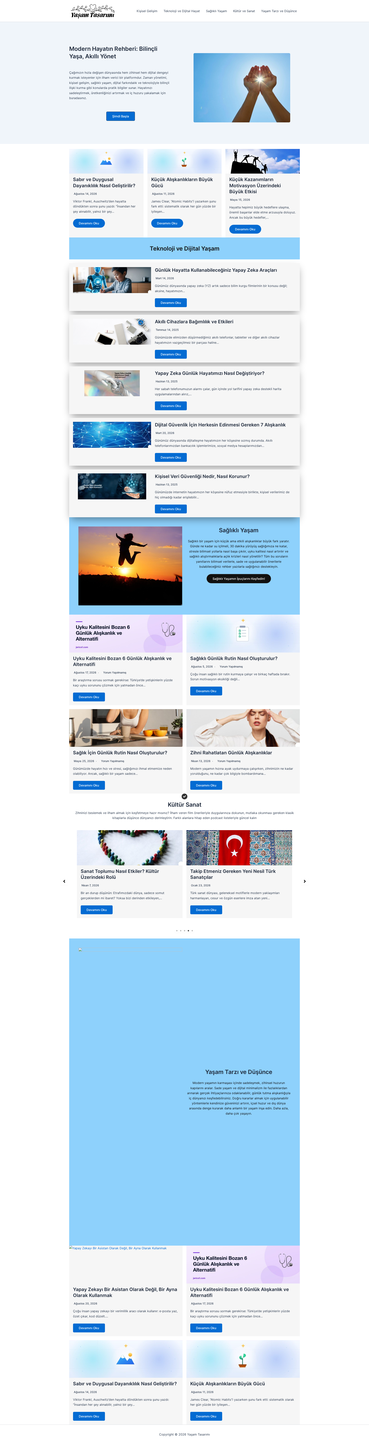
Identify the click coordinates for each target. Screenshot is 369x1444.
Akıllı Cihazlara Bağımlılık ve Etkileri (194, 321)
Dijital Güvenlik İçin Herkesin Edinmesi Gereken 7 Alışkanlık (220, 425)
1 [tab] (177, 931)
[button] (120, 116)
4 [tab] (188, 931)
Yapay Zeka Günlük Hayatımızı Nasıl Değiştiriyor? (209, 373)
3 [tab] (184, 931)
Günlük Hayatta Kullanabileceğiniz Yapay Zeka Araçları (216, 270)
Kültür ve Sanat (244, 11)
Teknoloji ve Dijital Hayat (182, 11)
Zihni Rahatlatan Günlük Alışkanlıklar (231, 752)
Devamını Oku (89, 223)
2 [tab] (181, 931)
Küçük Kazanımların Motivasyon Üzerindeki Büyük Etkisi (255, 185)
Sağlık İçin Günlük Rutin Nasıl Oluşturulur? (120, 752)
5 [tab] (192, 931)
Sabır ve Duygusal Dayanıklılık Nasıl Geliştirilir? (125, 1383)
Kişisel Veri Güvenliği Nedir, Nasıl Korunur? (202, 476)
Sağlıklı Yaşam (216, 11)
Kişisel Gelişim (147, 11)
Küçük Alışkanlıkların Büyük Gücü (227, 1383)
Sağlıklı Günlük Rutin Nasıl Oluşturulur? (234, 658)
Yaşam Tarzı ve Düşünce (279, 11)
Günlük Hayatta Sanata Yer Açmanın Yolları (238, 871)
